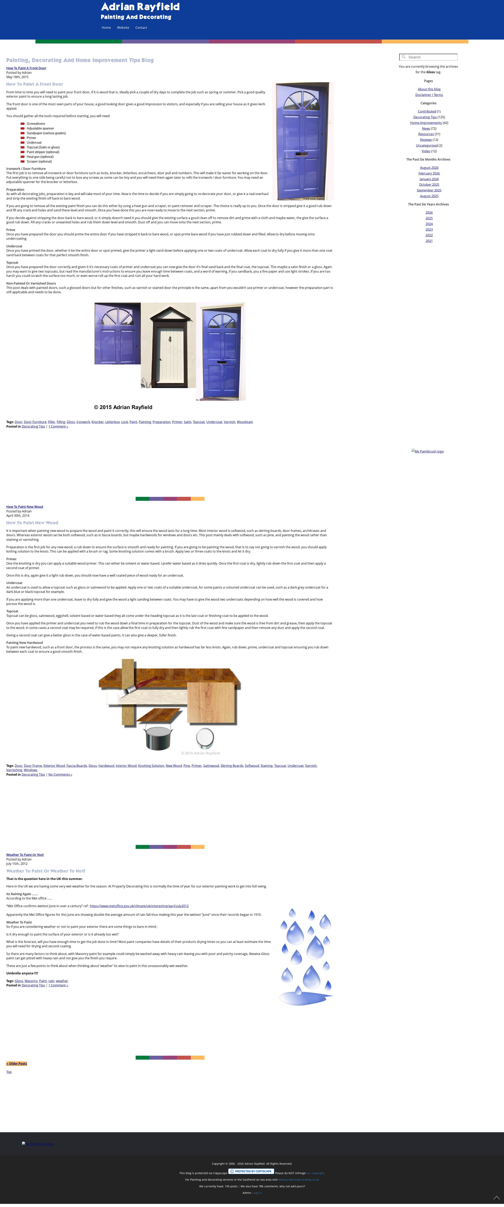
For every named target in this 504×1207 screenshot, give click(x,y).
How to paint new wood (24, 507)
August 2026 (429, 167)
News (426, 128)
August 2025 (429, 196)
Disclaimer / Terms (429, 95)
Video (426, 151)
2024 (429, 224)
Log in (258, 1193)
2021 (429, 241)
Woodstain (245, 422)
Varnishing (14, 770)
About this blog (429, 89)
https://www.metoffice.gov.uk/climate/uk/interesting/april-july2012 (139, 906)
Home (106, 27)
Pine (186, 765)
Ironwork (83, 422)
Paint (133, 422)
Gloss (71, 422)
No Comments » (60, 774)
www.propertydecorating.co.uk (298, 1179)
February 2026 (429, 173)
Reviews (426, 140)
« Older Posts (16, 1063)
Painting (145, 422)
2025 (429, 218)
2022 (429, 235)
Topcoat (199, 422)
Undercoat (214, 422)
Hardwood (106, 765)
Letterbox (112, 422)
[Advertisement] (170, 463)
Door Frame (33, 765)
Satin (187, 422)
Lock (124, 422)
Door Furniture (35, 422)
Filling (61, 422)
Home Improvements (426, 123)
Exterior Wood (54, 765)
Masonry (31, 981)
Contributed (427, 111)
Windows (30, 770)
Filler (51, 422)
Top (9, 1072)
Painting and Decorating (136, 17)
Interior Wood (126, 765)
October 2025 (429, 184)
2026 (429, 212)
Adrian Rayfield (140, 7)
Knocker (98, 422)
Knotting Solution (151, 765)
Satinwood (211, 765)
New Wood (174, 765)
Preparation (161, 422)
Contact (141, 27)
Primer (177, 422)
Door (18, 422)
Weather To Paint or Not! (25, 855)
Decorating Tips (33, 426)
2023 (429, 229)
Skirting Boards (232, 765)
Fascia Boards (77, 765)
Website (123, 27)
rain (51, 981)
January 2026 (429, 179)
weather (62, 981)
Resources (426, 134)
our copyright (315, 1173)
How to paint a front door (26, 68)
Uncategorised (427, 145)
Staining (267, 765)
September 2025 (429, 190)
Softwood (252, 765)
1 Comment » (58, 426)
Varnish (229, 422)
